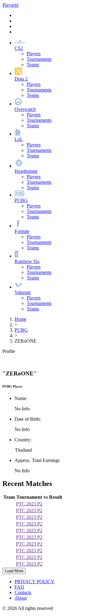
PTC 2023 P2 (29, 503)
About (21, 598)
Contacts (23, 592)
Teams (33, 64)
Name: (21, 398)
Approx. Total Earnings (37, 460)
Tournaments (39, 59)
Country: (23, 439)
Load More (14, 571)
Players (34, 53)
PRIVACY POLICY (34, 581)
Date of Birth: (28, 419)
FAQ (19, 587)
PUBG (21, 330)
